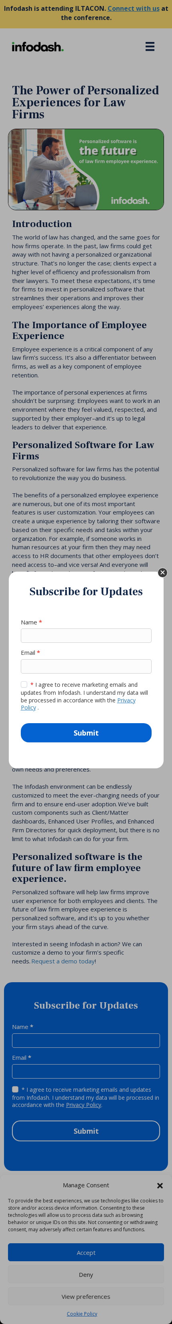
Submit (86, 733)
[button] (163, 573)
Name (31, 622)
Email (30, 652)
